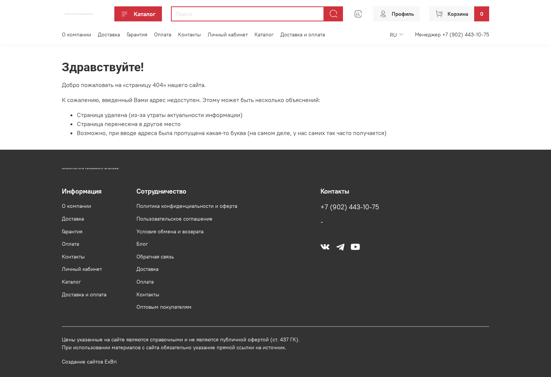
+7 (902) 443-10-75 (349, 207)
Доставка (109, 34)
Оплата (162, 34)
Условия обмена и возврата (170, 231)
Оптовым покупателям (164, 306)
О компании (76, 34)
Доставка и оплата (302, 34)
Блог (142, 243)
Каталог (145, 14)
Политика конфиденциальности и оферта (186, 206)
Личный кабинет (228, 34)
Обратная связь (155, 256)
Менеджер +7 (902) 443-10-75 (452, 34)
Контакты (189, 34)
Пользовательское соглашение (174, 218)
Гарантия (137, 34)
